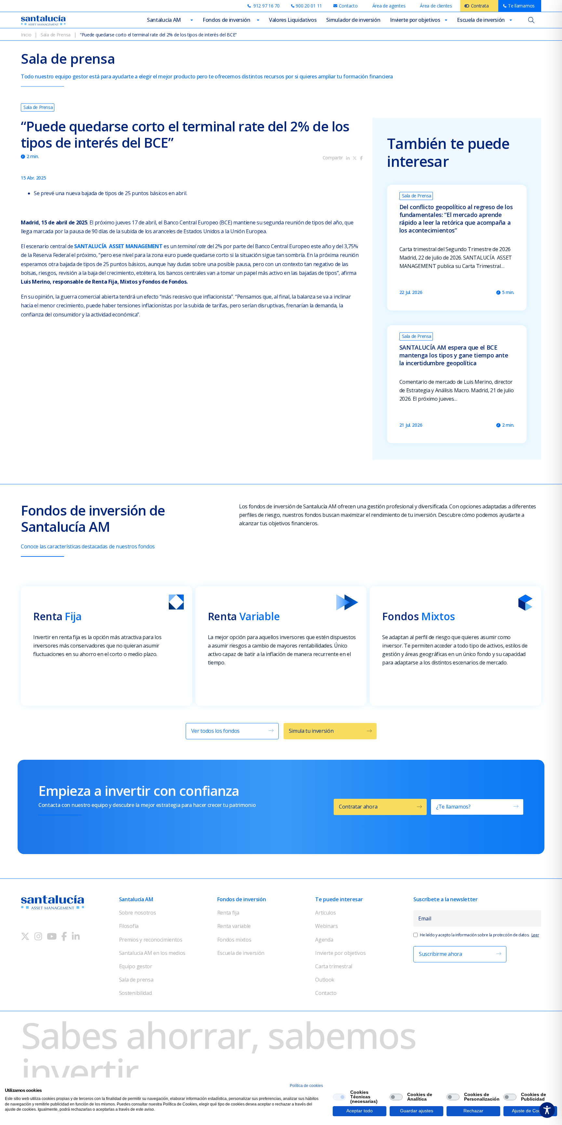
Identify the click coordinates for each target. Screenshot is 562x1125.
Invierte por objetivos (415, 19)
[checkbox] (339, 1097)
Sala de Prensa (56, 35)
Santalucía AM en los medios (152, 953)
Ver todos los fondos (215, 730)
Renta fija (228, 912)
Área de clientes (436, 6)
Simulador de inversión (353, 19)
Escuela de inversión (481, 19)
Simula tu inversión (311, 730)
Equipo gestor (135, 966)
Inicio (26, 35)
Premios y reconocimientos (150, 939)
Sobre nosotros (137, 912)
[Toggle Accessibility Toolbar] (547, 1110)
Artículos (325, 912)
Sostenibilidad (135, 993)
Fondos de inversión (226, 19)
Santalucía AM (164, 19)
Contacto (325, 993)
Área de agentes (389, 6)
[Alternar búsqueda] (531, 20)
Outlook (324, 979)
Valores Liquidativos (293, 19)
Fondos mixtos (234, 939)
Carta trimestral (333, 966)
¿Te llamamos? (453, 806)
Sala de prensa (136, 979)
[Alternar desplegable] (192, 20)
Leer (535, 935)
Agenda (324, 939)
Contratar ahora (358, 806)
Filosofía (129, 926)
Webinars (326, 926)
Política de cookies (306, 1085)
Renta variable (234, 926)
